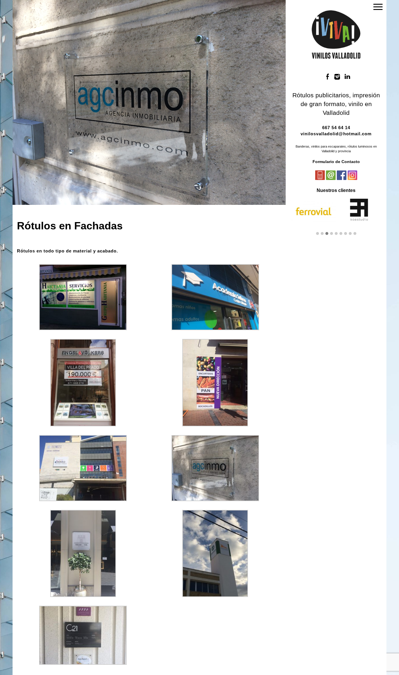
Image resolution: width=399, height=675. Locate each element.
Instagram (337, 77)
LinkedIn (347, 77)
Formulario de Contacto (336, 161)
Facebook (327, 77)
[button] (317, 234)
